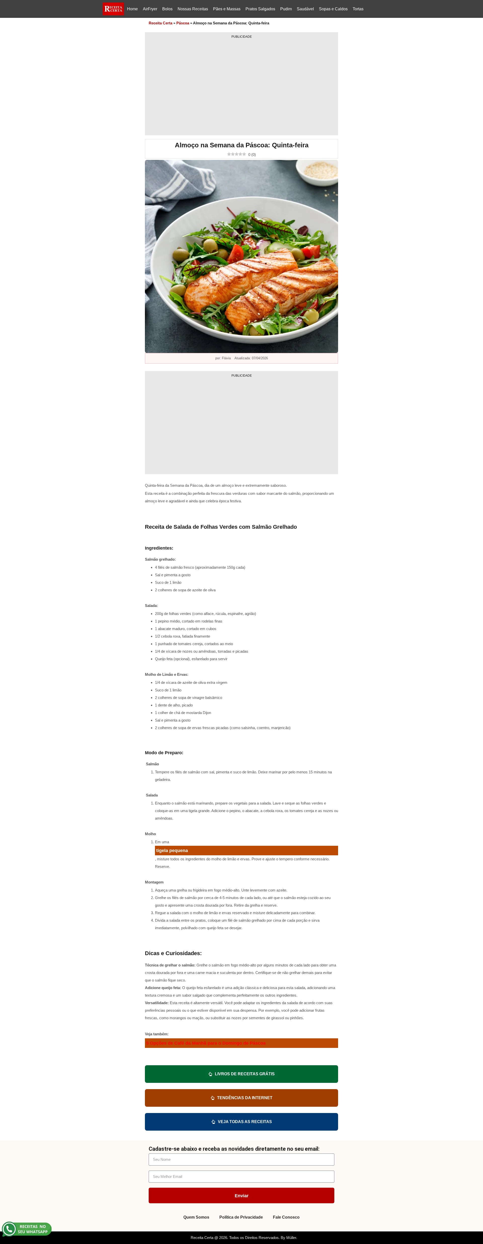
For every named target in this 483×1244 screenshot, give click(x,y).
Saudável (305, 9)
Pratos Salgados (260, 9)
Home (132, 9)
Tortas (358, 9)
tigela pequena (172, 850)
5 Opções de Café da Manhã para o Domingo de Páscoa (206, 1043)
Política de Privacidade (241, 1217)
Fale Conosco (286, 1217)
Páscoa (182, 23)
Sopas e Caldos (333, 9)
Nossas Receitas (193, 9)
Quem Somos (196, 1217)
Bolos (167, 9)
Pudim (286, 9)
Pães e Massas (226, 9)
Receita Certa (160, 23)
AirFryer (150, 9)
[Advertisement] (241, 85)
